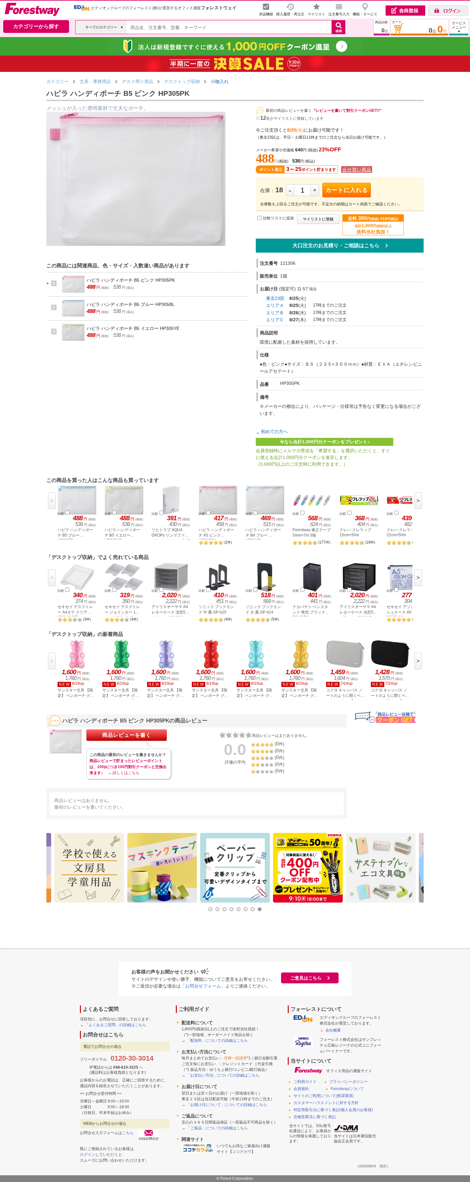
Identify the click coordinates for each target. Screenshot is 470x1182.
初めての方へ (274, 431)
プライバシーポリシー (348, 1081)
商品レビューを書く (126, 735)
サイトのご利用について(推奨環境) (324, 1096)
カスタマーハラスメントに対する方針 (326, 1103)
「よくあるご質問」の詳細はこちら (115, 1025)
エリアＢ (275, 312)
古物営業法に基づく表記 (315, 1117)
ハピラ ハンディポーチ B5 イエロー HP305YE (133, 328)
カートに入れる (346, 190)
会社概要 (333, 1030)
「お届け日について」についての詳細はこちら (226, 1104)
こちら (128, 1133)
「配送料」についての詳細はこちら (217, 1040)
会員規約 (301, 1089)
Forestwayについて (347, 1089)
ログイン (87, 1154)
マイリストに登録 (318, 219)
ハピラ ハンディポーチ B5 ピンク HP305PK (131, 280)
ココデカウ (241, 1151)
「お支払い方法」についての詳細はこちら (222, 1075)
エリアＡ (275, 305)
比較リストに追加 (278, 218)
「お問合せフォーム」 (203, 985)
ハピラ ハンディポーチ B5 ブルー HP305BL (131, 304)
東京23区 (275, 298)
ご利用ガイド (305, 1081)
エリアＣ (275, 319)
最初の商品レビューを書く (289, 110)
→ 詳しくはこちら (123, 773)
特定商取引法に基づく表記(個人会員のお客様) (333, 1110)
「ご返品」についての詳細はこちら (217, 1128)
